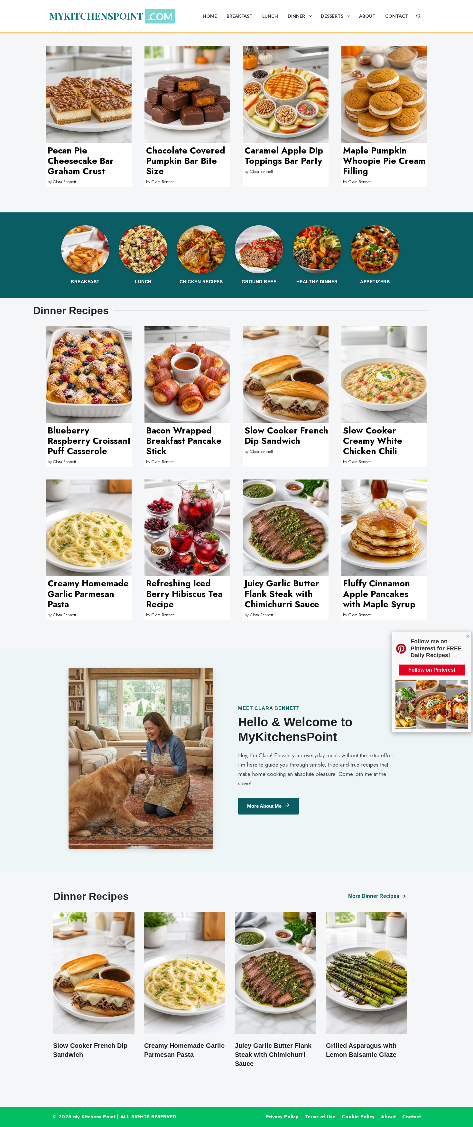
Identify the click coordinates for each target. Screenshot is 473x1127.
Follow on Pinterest (431, 670)
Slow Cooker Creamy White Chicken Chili (372, 441)
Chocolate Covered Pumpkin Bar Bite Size (185, 161)
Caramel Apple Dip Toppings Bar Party (284, 155)
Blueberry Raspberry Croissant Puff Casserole (89, 441)
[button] (310, 16)
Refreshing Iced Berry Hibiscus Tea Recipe (184, 593)
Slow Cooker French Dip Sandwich (286, 435)
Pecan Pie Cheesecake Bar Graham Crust (81, 161)
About (367, 16)
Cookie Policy (358, 1116)
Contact (396, 16)
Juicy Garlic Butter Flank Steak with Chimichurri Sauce (282, 593)
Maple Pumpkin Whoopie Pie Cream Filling (384, 161)
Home (210, 16)
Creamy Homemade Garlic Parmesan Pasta (88, 593)
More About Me (264, 806)
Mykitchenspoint (96, 15)
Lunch (270, 16)
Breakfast (240, 16)
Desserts (332, 16)
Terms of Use (320, 1116)
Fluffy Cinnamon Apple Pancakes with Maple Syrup (379, 593)
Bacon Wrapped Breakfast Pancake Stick (183, 441)
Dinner (296, 16)
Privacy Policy (282, 1116)
